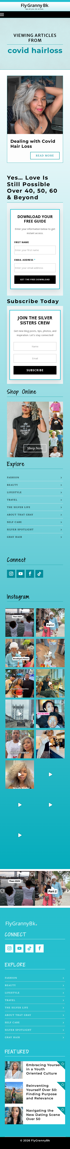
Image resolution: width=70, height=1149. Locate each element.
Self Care (14, 522)
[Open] (19, 622)
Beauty (12, 484)
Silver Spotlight (20, 529)
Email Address (24, 259)
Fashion (13, 477)
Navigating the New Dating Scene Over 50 (43, 1115)
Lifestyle (14, 492)
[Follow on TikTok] (39, 574)
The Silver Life (18, 507)
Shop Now (35, 448)
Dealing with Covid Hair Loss (32, 144)
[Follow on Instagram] (11, 574)
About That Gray (20, 514)
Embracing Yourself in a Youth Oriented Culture (44, 1069)
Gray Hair (14, 536)
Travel (12, 499)
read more (45, 155)
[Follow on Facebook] (30, 574)
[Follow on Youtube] (20, 574)
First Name (21, 242)
